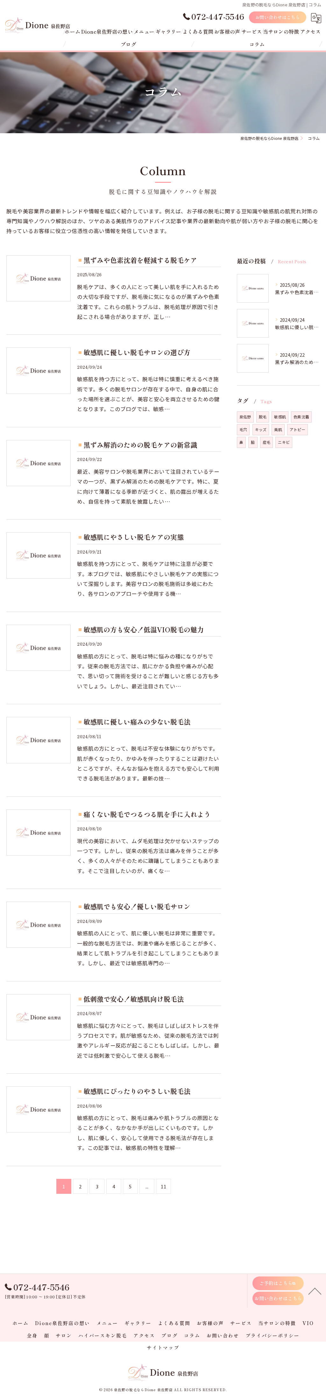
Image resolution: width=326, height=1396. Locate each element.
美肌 (278, 429)
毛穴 (243, 429)
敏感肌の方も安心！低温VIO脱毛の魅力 (143, 629)
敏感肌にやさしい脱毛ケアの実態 (133, 537)
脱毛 (262, 416)
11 (163, 1186)
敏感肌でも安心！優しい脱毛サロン (136, 906)
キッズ (261, 429)
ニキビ (284, 442)
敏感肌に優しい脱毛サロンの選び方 (136, 352)
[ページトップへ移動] (314, 1290)
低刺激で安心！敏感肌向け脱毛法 (133, 999)
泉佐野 (245, 416)
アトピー (297, 429)
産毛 (266, 442)
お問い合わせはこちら (277, 17)
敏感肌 (280, 416)
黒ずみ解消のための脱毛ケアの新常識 (140, 445)
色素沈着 (301, 416)
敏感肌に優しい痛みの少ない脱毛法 (136, 721)
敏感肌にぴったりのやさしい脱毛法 (136, 1091)
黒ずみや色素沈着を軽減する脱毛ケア (140, 260)
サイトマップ (163, 1347)
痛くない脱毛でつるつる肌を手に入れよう (146, 814)
